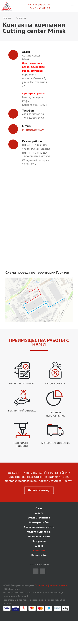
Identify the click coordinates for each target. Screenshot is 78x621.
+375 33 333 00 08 (39, 8)
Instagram (35, 571)
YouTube (42, 571)
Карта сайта (39, 555)
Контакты (39, 550)
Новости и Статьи (39, 536)
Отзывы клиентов (39, 517)
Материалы (39, 541)
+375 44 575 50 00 (39, 4)
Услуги (39, 513)
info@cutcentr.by (33, 129)
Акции (39, 545)
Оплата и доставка (39, 531)
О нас (39, 508)
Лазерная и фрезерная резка (51, 585)
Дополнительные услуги (39, 527)
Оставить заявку (39, 490)
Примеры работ (39, 522)
